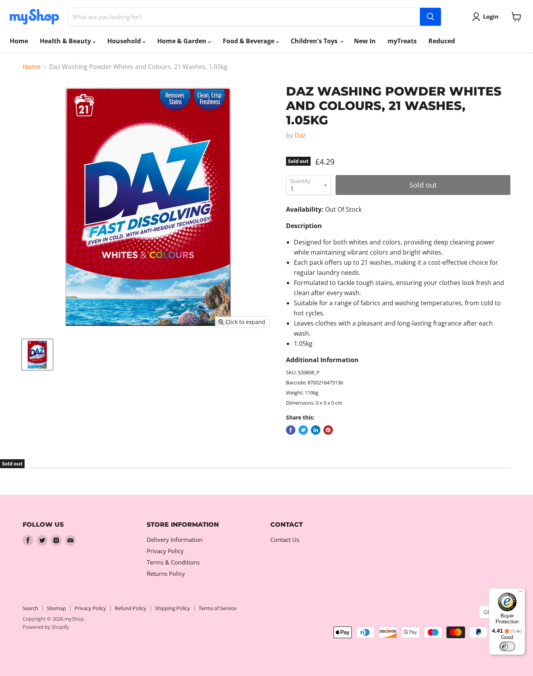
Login (491, 16)
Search (30, 608)
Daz (300, 135)
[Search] (430, 17)
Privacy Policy (165, 551)
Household (124, 41)
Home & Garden (182, 41)
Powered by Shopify (46, 626)
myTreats (402, 41)
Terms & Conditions (173, 562)
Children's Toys (315, 41)
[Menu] (520, 593)
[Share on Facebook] (290, 430)
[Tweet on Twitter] (303, 430)
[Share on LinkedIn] (315, 430)
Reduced (441, 41)
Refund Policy (130, 608)
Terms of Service (217, 608)
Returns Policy (166, 573)
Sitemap (56, 608)
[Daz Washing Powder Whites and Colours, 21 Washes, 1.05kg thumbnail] (37, 354)
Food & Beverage (249, 41)
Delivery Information (175, 539)
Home (19, 41)
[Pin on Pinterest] (328, 430)
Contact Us (284, 539)
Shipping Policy (172, 608)
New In (365, 41)
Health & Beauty (66, 41)
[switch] (507, 646)
